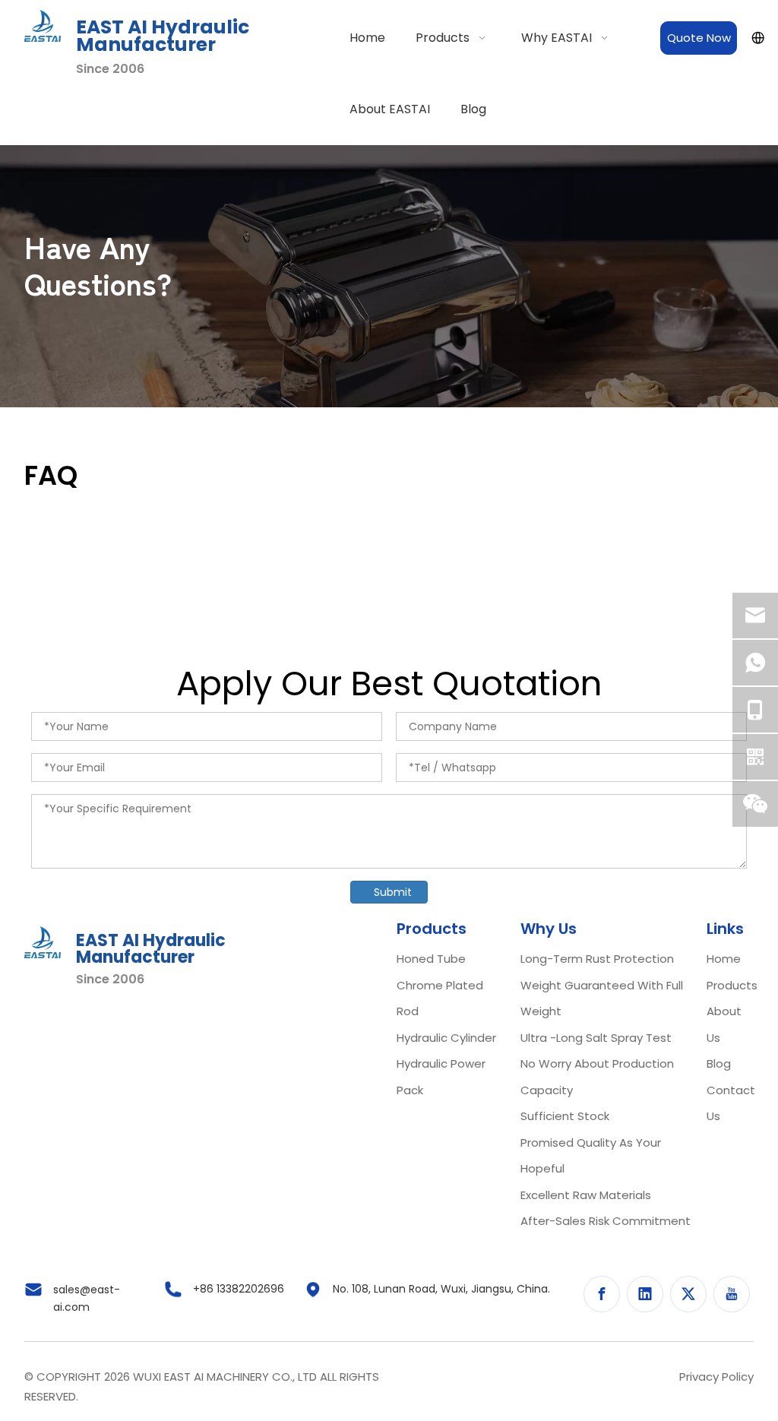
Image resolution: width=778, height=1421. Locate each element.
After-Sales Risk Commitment (605, 1221)
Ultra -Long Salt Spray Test (596, 1038)
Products (732, 985)
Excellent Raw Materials (585, 1195)
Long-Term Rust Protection (597, 959)
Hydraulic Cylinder (446, 1038)
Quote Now (699, 38)
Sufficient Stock (564, 1116)
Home (724, 959)
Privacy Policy (716, 1377)
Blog (719, 1063)
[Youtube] (731, 1294)
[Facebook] (602, 1294)
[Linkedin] (645, 1294)
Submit (393, 892)
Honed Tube (431, 959)
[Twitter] (688, 1294)
